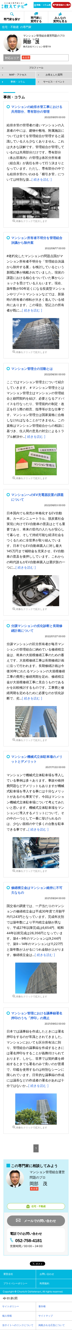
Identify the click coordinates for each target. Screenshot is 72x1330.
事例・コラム (18, 81)
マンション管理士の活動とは (32, 369)
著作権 (42, 1306)
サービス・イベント (54, 81)
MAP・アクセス (18, 74)
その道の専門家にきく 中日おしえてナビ (14, 5)
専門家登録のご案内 (62, 5)
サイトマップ (45, 1315)
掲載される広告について (51, 1325)
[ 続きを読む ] (41, 179)
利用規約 (44, 1283)
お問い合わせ (47, 1273)
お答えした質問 (54, 74)
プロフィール (36, 67)
